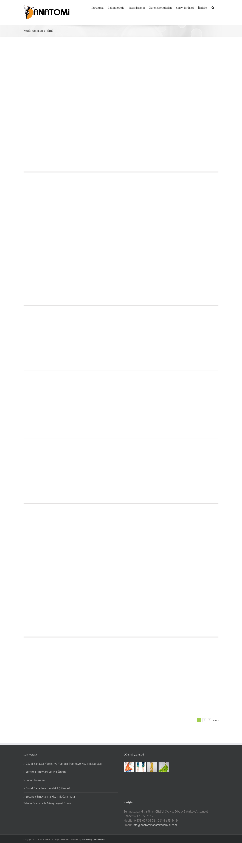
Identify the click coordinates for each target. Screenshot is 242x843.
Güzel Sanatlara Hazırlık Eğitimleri (48, 788)
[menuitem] (99, 7)
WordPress (86, 839)
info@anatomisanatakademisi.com (155, 825)
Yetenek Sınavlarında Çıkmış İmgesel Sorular (48, 803)
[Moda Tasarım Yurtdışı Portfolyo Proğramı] (129, 767)
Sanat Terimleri (35, 780)
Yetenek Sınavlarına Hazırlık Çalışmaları (51, 797)
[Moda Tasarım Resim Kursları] (152, 767)
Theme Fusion (98, 839)
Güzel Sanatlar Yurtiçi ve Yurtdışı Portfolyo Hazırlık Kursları (64, 764)
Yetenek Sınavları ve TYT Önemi (46, 772)
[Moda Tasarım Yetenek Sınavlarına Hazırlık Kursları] (140, 767)
